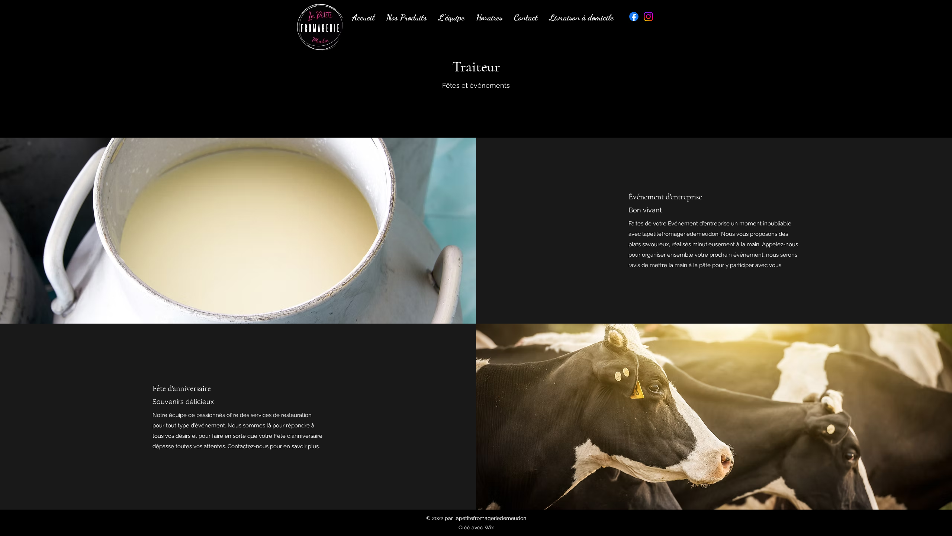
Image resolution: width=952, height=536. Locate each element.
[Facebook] (634, 16)
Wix (489, 527)
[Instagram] (648, 16)
